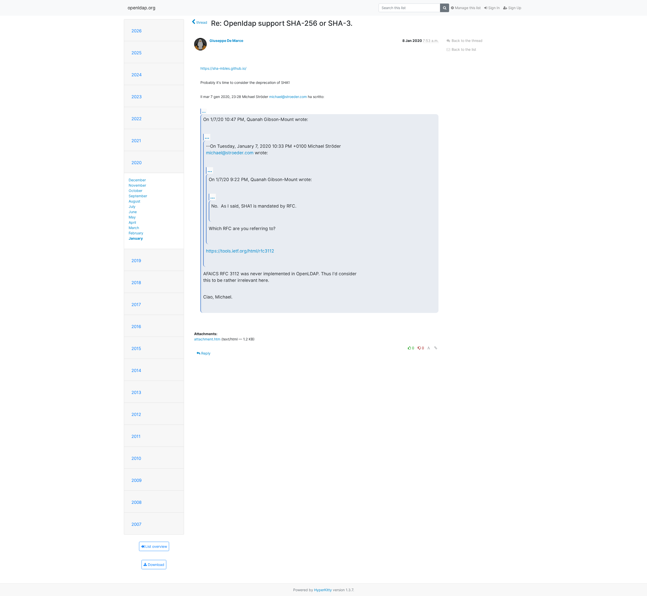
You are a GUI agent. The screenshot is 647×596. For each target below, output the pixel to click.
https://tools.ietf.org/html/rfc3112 (240, 251)
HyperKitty (323, 590)
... (204, 111)
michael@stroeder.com (288, 96)
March (134, 228)
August (134, 201)
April (132, 222)
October (135, 190)
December (137, 180)
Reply (205, 353)
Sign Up (514, 8)
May (132, 217)
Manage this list (467, 8)
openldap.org (141, 7)
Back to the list (463, 49)
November (137, 185)
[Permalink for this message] (435, 348)
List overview (155, 546)
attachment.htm (207, 339)
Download (155, 564)
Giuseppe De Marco (226, 40)
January (136, 238)
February (136, 233)
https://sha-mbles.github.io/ (223, 68)
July (132, 206)
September (138, 196)
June (133, 212)
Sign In (493, 8)
